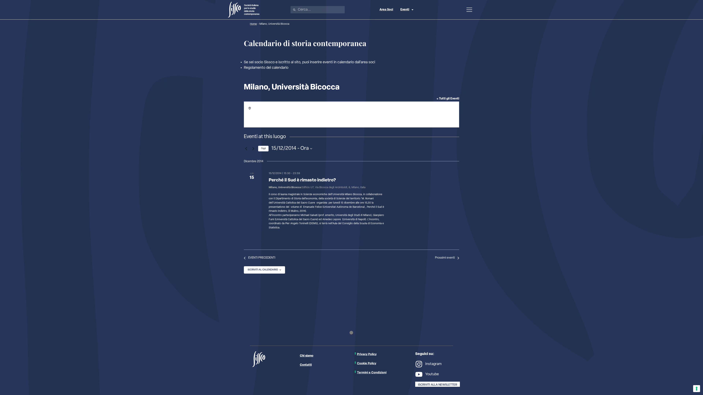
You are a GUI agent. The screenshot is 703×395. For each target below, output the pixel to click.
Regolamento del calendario (266, 68)
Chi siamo (306, 355)
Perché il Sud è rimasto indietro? (302, 180)
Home (253, 24)
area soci (368, 62)
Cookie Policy (366, 363)
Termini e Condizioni (371, 372)
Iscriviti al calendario (263, 269)
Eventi (404, 9)
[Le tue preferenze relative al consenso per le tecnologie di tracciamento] (696, 388)
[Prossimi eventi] (253, 148)
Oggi (263, 148)
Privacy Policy (367, 354)
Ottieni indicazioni (263, 116)
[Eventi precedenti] (246, 148)
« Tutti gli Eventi (448, 98)
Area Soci (386, 9)
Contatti (306, 365)
